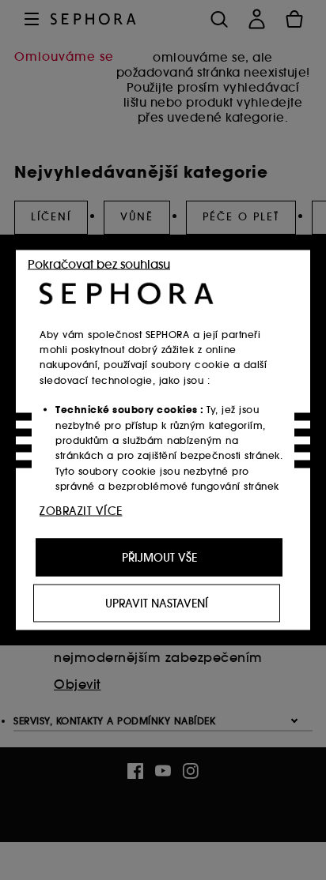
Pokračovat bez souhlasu (99, 264)
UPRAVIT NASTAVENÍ (156, 603)
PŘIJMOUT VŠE (159, 558)
